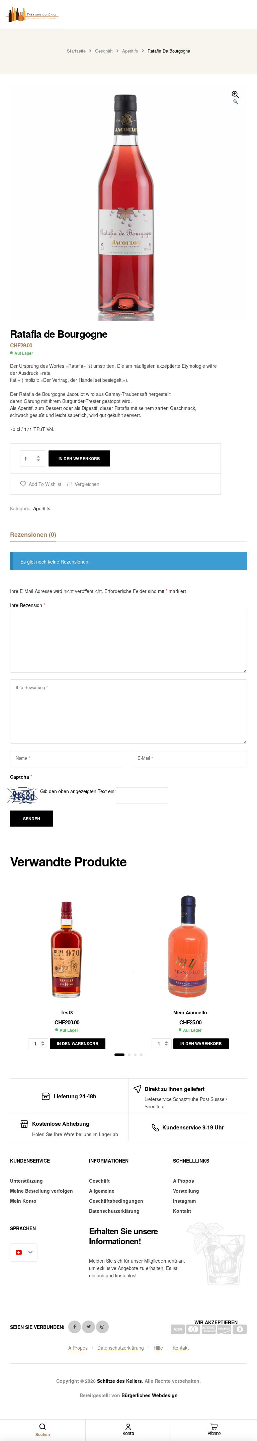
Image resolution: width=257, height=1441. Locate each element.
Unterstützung (26, 1180)
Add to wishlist (45, 484)
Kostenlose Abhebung (60, 1123)
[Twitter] (88, 1327)
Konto (128, 1433)
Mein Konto (23, 1200)
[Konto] (128, 1427)
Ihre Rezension (27, 605)
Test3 (67, 1012)
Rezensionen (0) (33, 534)
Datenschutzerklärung (114, 1210)
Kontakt (182, 1210)
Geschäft (104, 51)
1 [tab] (119, 1054)
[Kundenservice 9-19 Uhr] (156, 1127)
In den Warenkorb (79, 458)
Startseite (76, 51)
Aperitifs (130, 51)
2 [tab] (129, 1054)
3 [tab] (135, 1054)
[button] (235, 98)
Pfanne (214, 1433)
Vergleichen (87, 484)
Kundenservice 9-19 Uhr (193, 1127)
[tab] (33, 534)
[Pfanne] (214, 1427)
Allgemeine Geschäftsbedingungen (116, 1195)
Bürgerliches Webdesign (149, 1395)
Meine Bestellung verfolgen (41, 1190)
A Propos (183, 1180)
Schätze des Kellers (119, 1380)
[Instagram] (102, 1327)
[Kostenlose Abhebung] (24, 1124)
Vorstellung (186, 1190)
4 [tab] (141, 1054)
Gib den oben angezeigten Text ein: (78, 791)
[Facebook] (74, 1327)
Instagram (184, 1200)
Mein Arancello (190, 1012)
